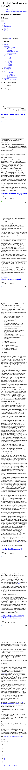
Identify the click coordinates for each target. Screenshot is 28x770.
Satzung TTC (10, 50)
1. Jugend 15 (10, 63)
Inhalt (5, 29)
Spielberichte (10, 72)
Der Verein (6, 25)
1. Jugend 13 (10, 65)
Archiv (5, 71)
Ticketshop (5, 673)
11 (4, 759)
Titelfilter (4, 108)
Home (5, 24)
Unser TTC (6, 46)
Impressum (9, 54)
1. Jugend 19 (10, 61)
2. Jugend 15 (10, 64)
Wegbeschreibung (11, 53)
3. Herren (9, 60)
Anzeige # (15, 110)
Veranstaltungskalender (12, 51)
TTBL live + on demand (10, 79)
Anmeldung (3, 765)
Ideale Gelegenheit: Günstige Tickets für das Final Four (12, 617)
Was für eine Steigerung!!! (11, 549)
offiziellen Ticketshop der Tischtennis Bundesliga (12, 703)
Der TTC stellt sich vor (12, 47)
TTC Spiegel (10, 74)
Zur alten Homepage (12, 77)
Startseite (6, 44)
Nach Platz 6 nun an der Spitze (13, 114)
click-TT (6, 28)
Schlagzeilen (7, 70)
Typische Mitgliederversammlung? (11, 278)
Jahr (8, 110)
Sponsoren (6, 78)
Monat (22, 108)
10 (4, 758)
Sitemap (9, 765)
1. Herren (9, 57)
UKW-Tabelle (7, 68)
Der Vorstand (10, 48)
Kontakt (6, 31)
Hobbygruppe (7, 67)
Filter (24, 110)
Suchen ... (3, 37)
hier (19, 541)
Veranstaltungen (11, 75)
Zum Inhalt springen (9, 9)
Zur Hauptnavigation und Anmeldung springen (15, 11)
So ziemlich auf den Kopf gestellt (14, 193)
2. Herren (9, 58)
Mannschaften (7, 26)
